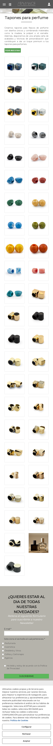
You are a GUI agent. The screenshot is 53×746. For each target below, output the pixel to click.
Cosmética (10, 647)
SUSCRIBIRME (26, 676)
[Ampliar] (14, 67)
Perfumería (10, 643)
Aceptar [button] (26, 741)
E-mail (7, 629)
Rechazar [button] (26, 734)
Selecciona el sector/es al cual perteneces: (24, 639)
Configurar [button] (27, 726)
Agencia (9, 658)
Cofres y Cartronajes (14, 654)
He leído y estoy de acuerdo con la (27, 667)
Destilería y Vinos (13, 650)
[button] (26, 4)
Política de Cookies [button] (19, 720)
